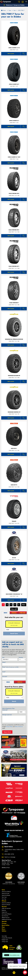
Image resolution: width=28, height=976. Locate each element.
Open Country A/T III (14, 47)
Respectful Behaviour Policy (7, 969)
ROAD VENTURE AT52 (14, 193)
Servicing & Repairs (6, 914)
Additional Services (6, 919)
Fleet (3, 927)
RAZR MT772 (14, 485)
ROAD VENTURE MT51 (14, 230)
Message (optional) (7, 714)
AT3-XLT (14, 557)
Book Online (5, 925)
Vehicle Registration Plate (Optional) (8, 709)
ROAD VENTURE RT (14, 302)
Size (3, 657)
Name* (4, 662)
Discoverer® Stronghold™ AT (14, 594)
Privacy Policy (9, 726)
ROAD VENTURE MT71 (14, 266)
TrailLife (14, 521)
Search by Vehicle (6, 891)
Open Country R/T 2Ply (14, 157)
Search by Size (5, 893)
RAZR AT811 (14, 448)
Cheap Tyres (5, 941)
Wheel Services (5, 917)
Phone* (10, 667)
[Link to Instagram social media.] (14, 972)
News (3, 929)
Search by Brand (6, 895)
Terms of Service (19, 726)
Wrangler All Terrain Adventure (14, 339)
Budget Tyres (5, 939)
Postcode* (4, 676)
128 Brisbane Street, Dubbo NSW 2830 (14, 850)
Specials (4, 921)
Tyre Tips (4, 899)
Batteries (4, 910)
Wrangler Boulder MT (14, 375)
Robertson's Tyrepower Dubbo (15, 5)
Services (4, 906)
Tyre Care (4, 897)
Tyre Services (5, 916)
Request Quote (7, 732)
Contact (4, 923)
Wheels (4, 901)
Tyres (3, 890)
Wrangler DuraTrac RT (14, 412)
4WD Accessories (6, 908)
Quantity (21, 657)
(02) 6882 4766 (9, 854)
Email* (4, 672)
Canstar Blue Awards (7, 938)
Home (4, 10)
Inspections (4, 912)
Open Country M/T (14, 84)
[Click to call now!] (19, 2)
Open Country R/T (14, 120)
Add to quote (11, 53)
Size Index (4, 936)
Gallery (4, 931)
